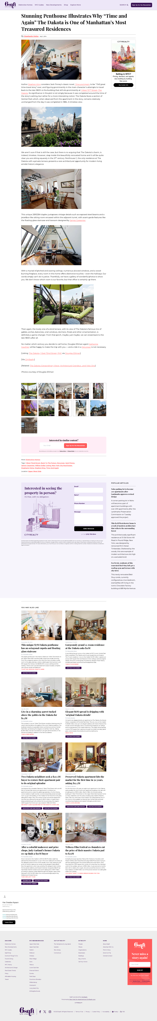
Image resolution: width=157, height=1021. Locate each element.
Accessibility (106, 1011)
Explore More (75, 5)
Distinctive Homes (25, 5)
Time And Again (52, 468)
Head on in (69, 733)
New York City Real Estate (62, 466)
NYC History (8, 964)
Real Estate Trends (30, 883)
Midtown (32, 953)
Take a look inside (71, 664)
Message (77, 512)
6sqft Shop (8, 953)
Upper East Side (34, 947)
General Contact (107, 956)
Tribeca (31, 964)
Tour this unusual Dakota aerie (32, 669)
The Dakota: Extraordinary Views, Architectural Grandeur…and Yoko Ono (62, 366)
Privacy (88, 1011)
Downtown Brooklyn (35, 979)
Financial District (34, 970)
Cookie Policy (96, 1011)
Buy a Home (82, 959)
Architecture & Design (11, 967)
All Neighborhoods (34, 991)
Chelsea (31, 956)
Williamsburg (33, 982)
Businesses (81, 953)
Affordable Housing (10, 976)
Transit (7, 979)
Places (80, 947)
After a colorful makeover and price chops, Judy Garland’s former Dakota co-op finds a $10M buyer (40, 850)
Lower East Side (34, 967)
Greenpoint (32, 985)
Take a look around (72, 803)
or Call (88, 534)
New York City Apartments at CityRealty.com (82, 999)
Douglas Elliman (72, 353)
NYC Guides (39, 5)
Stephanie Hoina (31, 36)
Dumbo (31, 973)
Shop (66, 5)
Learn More (9, 922)
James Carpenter (78, 220)
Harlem (31, 950)
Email (76, 486)
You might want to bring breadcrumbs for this (82, 873)
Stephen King (34, 84)
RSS (123, 1011)
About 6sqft (106, 944)
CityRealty (29, 359)
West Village (33, 959)
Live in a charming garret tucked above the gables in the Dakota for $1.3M (39, 715)
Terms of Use (63, 451)
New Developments (53, 5)
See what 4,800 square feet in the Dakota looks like (40, 804)
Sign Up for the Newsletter (141, 5)
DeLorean (86, 347)
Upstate (56, 947)
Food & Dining (9, 959)
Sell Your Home (82, 961)
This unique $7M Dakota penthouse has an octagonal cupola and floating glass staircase (40, 648)
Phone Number (79, 503)
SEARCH (123, 5)
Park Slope (32, 976)
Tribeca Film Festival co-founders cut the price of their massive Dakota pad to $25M (85, 850)
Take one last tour (28, 877)
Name (76, 495)
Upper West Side (34, 471)
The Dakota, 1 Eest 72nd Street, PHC (45, 353)
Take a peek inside (27, 734)
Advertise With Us (108, 947)
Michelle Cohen (27, 654)
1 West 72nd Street (32, 463)
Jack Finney (70, 463)
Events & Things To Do (11, 956)
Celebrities (27, 880)
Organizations (82, 950)
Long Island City (34, 988)
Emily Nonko (71, 718)
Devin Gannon (71, 786)
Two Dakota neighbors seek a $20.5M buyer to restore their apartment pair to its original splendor (41, 780)
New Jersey (57, 950)
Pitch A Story (107, 950)
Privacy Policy (71, 451)
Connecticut (57, 953)
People (80, 944)
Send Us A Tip (107, 953)
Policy (6, 973)
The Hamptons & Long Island (62, 944)
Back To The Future (48, 463)
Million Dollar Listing (43, 466)
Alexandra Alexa (72, 651)
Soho (30, 961)
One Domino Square (10, 902)
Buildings (81, 956)
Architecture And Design (32, 808)
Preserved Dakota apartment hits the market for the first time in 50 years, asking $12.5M (84, 780)
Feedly (116, 1011)
